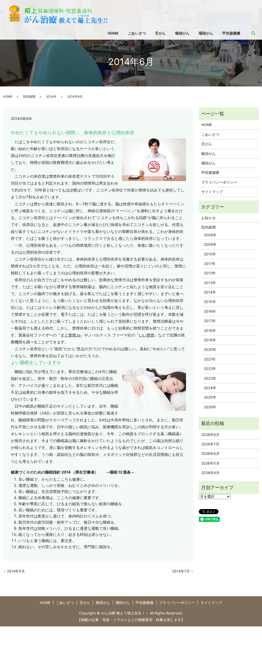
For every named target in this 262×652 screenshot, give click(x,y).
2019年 (210, 340)
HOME (113, 33)
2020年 (210, 349)
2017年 (210, 321)
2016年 (210, 311)
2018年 (210, 330)
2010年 (210, 254)
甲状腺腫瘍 (231, 33)
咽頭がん (206, 33)
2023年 (210, 378)
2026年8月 (210, 434)
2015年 (210, 301)
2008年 (210, 235)
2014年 (51, 96)
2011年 (209, 263)
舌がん (160, 33)
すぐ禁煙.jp (70, 335)
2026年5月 (210, 463)
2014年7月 (181, 571)
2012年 (210, 273)
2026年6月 (210, 453)
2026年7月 (210, 444)
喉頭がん (182, 33)
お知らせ (208, 218)
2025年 (210, 397)
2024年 (210, 388)
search (253, 33)
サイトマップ (212, 191)
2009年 (210, 244)
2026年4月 (210, 472)
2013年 (210, 282)
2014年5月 (16, 571)
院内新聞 (29, 96)
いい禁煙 (146, 335)
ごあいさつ (137, 33)
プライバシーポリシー (219, 182)
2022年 (210, 368)
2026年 (210, 407)
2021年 (210, 359)
